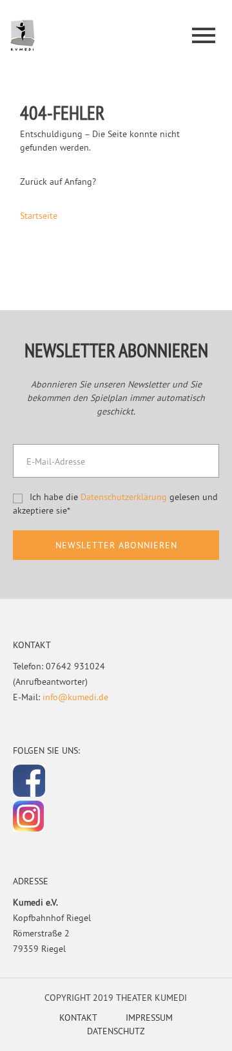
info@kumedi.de (75, 697)
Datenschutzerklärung (124, 497)
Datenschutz (116, 1031)
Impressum (149, 1017)
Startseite (38, 215)
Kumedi (22, 36)
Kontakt (78, 1017)
